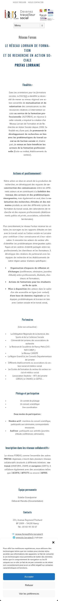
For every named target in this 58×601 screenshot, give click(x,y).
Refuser (29, 585)
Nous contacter (35, 2)
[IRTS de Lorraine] (29, 20)
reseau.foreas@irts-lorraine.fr (29, 534)
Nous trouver (19, 2)
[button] (53, 542)
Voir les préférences (29, 593)
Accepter (29, 576)
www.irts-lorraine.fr (25, 537)
